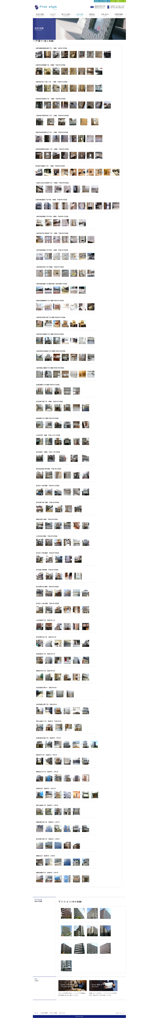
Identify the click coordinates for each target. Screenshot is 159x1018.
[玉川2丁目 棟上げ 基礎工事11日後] (67, 781)
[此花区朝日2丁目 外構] (67, 663)
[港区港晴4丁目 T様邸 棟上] (58, 428)
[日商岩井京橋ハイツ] (92, 918)
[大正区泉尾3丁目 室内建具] (76, 629)
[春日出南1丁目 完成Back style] (94, 747)
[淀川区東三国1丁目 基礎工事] (48, 848)
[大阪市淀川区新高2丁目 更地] (39, 343)
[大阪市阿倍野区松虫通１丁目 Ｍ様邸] (39, 158)
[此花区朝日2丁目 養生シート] (48, 663)
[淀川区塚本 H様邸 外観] (62, 461)
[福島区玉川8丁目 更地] (48, 865)
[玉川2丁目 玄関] (85, 781)
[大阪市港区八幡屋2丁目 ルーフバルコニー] (90, 377)
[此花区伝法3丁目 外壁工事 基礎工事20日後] (67, 798)
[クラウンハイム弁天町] (92, 953)
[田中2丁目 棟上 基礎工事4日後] (58, 764)
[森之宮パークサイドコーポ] (92, 936)
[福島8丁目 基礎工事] (48, 882)
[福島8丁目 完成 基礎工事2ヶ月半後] (76, 882)
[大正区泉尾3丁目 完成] (85, 629)
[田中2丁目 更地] (39, 764)
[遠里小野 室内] (76, 713)
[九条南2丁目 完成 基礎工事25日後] (76, 814)
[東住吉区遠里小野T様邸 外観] (85, 478)
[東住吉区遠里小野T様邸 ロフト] (76, 478)
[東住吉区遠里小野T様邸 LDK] (67, 478)
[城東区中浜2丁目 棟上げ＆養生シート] (48, 680)
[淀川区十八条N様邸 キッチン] (76, 495)
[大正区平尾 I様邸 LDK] (76, 444)
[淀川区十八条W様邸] (39, 613)
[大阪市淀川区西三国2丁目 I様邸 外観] (73, 326)
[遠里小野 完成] (85, 713)
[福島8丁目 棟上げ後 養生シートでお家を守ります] (67, 882)
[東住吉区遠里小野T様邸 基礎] (48, 478)
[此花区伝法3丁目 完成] (94, 798)
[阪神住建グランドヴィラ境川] (105, 918)
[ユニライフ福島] (105, 936)
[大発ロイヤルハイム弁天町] (79, 936)
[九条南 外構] (68, 730)
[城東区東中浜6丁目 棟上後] (48, 831)
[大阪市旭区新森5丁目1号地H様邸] (39, 209)
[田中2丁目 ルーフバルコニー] (76, 764)
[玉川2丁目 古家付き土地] (39, 781)
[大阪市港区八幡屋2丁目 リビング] (56, 377)
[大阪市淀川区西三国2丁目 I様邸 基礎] (48, 326)
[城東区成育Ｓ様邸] (39, 528)
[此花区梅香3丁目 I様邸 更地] (39, 394)
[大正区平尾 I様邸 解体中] (39, 444)
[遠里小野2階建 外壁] (59, 697)
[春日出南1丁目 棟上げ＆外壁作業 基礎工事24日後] (67, 747)
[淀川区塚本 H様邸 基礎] (51, 461)
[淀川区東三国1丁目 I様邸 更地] (39, 411)
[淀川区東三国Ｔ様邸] (39, 512)
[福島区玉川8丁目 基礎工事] (58, 865)
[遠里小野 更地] (39, 713)
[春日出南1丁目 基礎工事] (57, 747)
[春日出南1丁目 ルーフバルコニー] (76, 747)
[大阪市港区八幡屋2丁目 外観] (48, 377)
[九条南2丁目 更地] (39, 814)
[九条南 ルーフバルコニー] (58, 730)
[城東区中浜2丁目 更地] (39, 680)
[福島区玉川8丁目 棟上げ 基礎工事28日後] (67, 865)
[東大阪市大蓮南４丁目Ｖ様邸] (39, 175)
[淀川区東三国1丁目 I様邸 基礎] (48, 411)
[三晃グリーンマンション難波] (66, 936)
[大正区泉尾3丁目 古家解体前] (39, 629)
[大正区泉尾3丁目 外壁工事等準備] (58, 629)
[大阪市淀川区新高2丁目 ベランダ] (90, 343)
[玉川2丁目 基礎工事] (58, 781)
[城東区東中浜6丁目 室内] (58, 831)
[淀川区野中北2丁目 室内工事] (58, 646)
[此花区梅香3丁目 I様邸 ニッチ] (67, 394)
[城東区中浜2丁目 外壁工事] (67, 680)
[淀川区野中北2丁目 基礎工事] (39, 646)
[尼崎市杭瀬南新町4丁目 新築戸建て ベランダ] (90, 310)
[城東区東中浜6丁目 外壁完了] (67, 831)
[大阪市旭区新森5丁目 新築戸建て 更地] (39, 293)
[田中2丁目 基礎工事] (48, 764)
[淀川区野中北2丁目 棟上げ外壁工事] (48, 646)
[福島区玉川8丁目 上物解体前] (39, 865)
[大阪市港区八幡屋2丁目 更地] (39, 377)
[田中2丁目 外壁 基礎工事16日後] (67, 764)
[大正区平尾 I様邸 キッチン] (85, 444)
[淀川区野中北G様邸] (39, 596)
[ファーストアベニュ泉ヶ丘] (66, 953)
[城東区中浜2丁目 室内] (76, 680)
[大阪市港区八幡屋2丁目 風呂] (73, 377)
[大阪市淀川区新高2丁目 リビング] (65, 343)
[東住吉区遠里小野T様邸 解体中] (39, 478)
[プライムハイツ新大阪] (66, 970)
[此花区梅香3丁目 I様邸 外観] (58, 394)
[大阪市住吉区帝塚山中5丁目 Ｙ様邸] (39, 141)
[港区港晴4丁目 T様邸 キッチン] (76, 428)
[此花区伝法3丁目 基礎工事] (48, 798)
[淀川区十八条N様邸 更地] (48, 495)
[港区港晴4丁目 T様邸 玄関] (85, 428)
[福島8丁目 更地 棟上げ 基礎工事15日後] (58, 882)
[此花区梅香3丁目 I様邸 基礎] (48, 394)
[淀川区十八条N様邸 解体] (39, 495)
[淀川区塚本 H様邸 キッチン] (74, 461)
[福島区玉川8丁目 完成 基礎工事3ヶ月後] (76, 865)
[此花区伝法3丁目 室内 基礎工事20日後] (76, 798)
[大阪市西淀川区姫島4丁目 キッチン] (56, 360)
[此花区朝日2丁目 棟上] (39, 663)
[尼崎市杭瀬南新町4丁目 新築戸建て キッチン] (73, 310)
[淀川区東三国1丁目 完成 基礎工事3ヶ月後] (67, 848)
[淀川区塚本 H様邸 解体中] (39, 461)
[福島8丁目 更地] (39, 882)
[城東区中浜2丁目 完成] (85, 680)
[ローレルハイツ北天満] (79, 918)
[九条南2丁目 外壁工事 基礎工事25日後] (67, 814)
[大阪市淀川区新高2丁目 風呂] (82, 343)
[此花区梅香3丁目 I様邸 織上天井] (76, 394)
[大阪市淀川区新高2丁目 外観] (48, 343)
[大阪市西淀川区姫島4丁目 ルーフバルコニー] (90, 360)
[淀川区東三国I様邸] (39, 579)
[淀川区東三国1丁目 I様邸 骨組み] (58, 411)
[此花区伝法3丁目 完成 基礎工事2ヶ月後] (85, 798)
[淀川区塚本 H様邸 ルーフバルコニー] (85, 461)
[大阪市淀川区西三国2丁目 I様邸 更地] (39, 326)
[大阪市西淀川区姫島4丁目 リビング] (65, 360)
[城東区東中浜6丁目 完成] (76, 831)
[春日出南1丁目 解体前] (39, 747)
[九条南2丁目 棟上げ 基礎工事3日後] (58, 814)
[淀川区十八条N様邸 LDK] (67, 495)
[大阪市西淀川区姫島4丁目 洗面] (82, 360)
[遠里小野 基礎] (48, 713)
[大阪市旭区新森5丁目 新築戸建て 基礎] (65, 293)
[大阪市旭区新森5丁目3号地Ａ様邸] (39, 259)
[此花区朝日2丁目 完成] (85, 663)
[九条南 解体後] (39, 730)
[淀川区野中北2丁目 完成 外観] (85, 646)
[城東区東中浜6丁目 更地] (39, 831)
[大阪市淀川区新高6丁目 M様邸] (39, 74)
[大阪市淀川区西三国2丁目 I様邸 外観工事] (56, 326)
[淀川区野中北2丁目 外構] (76, 646)
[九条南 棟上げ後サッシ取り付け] (49, 730)
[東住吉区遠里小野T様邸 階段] (58, 478)
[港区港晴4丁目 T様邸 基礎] (48, 428)
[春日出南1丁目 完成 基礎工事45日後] (85, 747)
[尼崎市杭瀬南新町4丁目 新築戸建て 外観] (39, 310)
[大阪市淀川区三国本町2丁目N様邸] (39, 242)
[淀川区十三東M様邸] (39, 562)
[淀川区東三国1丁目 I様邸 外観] (67, 411)
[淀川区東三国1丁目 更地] (39, 848)
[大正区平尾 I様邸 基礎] (48, 444)
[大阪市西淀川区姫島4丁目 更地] (39, 360)
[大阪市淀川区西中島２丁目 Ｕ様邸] (39, 125)
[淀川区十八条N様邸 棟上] (58, 495)
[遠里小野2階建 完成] (70, 697)
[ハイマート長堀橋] (79, 953)
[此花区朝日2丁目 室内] (58, 663)
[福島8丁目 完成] (85, 882)
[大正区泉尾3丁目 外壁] (67, 629)
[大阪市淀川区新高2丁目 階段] (73, 343)
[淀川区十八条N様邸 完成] (85, 495)
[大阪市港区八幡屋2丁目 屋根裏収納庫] (82, 377)
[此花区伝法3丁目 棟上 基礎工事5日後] (58, 798)
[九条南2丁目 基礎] (48, 814)
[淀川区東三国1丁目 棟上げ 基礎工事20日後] (58, 848)
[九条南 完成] (78, 730)
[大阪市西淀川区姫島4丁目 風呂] (73, 360)
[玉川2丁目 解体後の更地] (48, 781)
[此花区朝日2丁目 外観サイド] (76, 663)
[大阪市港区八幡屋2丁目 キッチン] (65, 377)
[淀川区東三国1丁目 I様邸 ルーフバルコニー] (85, 411)
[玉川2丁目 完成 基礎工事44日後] (76, 781)
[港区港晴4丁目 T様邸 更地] (39, 428)
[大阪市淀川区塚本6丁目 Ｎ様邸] (39, 108)
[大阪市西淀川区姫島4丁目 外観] (48, 360)
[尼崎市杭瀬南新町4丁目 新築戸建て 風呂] (82, 310)
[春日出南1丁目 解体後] (48, 747)
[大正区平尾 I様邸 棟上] (58, 444)
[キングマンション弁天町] (105, 953)
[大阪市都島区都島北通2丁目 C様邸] (39, 57)
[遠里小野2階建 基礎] (49, 697)
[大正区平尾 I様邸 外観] (67, 444)
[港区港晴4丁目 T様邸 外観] (67, 428)
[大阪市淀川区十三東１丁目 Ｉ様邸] (39, 91)
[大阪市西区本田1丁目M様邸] (39, 276)
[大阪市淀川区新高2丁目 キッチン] (56, 343)
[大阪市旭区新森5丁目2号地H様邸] (39, 226)
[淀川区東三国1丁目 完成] (76, 848)
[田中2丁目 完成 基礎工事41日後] (85, 764)
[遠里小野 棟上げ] (58, 713)
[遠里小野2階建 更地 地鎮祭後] (39, 697)
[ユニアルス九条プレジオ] (66, 918)
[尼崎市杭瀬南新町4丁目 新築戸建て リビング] (65, 310)
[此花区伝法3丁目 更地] (39, 798)
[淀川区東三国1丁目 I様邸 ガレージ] (76, 411)
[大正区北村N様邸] (39, 545)
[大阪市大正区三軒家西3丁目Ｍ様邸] (39, 192)
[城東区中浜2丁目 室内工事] (58, 680)
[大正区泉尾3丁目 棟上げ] (48, 629)
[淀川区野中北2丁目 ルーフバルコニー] (67, 646)
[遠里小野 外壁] (67, 713)
